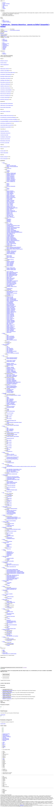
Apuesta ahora (2, 714)
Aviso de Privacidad (6, 735)
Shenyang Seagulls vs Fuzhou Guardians (5, 107)
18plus (4, 742)
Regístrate (5, 31)
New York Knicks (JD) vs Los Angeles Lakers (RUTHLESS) (8, 117)
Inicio (3, 42)
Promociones (5, 44)
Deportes (4, 2)
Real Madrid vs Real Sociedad (8, 690)
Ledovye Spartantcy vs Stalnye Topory (5, 111)
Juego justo (4, 737)
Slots (3, 6)
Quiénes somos (5, 734)
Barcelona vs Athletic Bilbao (7, 692)
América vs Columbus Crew (7, 696)
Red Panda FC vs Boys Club (4, 60)
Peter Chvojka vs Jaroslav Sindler (4, 142)
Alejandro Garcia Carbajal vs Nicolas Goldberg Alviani (7, 72)
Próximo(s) (4, 53)
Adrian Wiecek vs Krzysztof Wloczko (5, 138)
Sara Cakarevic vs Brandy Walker (4, 97)
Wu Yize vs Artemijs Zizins (3, 158)
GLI (3, 743)
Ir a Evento (25, 667)
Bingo (4, 7)
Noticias (4, 49)
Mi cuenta (2, 33)
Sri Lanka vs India (2, 150)
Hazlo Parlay (3, 702)
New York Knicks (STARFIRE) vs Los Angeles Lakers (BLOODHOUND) (9, 121)
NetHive (4, 746)
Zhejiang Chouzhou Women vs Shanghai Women (6, 103)
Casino (4, 4)
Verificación (5, 46)
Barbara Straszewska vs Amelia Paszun (5, 93)
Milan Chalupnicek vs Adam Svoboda (5, 140)
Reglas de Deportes (6, 739)
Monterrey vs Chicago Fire (7, 698)
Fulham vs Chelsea (6, 694)
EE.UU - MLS (5, 652)
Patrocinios (4, 47)
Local (3, 649)
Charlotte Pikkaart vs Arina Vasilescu (5, 78)
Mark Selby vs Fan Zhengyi (4, 156)
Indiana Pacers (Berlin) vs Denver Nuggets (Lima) (6, 115)
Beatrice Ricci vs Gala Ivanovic (4, 99)
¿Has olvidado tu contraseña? (15, 30)
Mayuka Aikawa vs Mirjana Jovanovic (5, 76)
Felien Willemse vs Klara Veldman (4, 80)
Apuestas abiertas (3, 35)
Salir (8, 37)
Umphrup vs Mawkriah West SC (4, 64)
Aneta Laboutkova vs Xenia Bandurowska (5, 74)
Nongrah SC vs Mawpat (3, 62)
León (3, 758)
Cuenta (2, 36)
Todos (2, 55)
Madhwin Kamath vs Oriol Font (4, 68)
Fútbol (4, 650)
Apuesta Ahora (2, 723)
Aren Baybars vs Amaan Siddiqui (4, 70)
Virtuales (4, 8)
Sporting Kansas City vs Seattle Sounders (9, 653)
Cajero (6, 37)
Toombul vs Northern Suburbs (4, 152)
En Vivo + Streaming (6, 3)
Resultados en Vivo (6, 43)
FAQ (3, 20)
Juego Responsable (6, 738)
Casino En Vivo (5, 5)
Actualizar (2, 37)
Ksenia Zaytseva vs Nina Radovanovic (5, 95)
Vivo (4, 52)
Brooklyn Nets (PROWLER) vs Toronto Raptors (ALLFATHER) (8, 119)
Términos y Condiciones (7, 21)
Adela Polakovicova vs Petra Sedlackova (5, 91)
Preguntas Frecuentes (6, 733)
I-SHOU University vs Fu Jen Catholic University (6, 105)
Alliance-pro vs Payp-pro (3, 146)
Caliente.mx (22, 805)
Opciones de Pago (6, 45)
